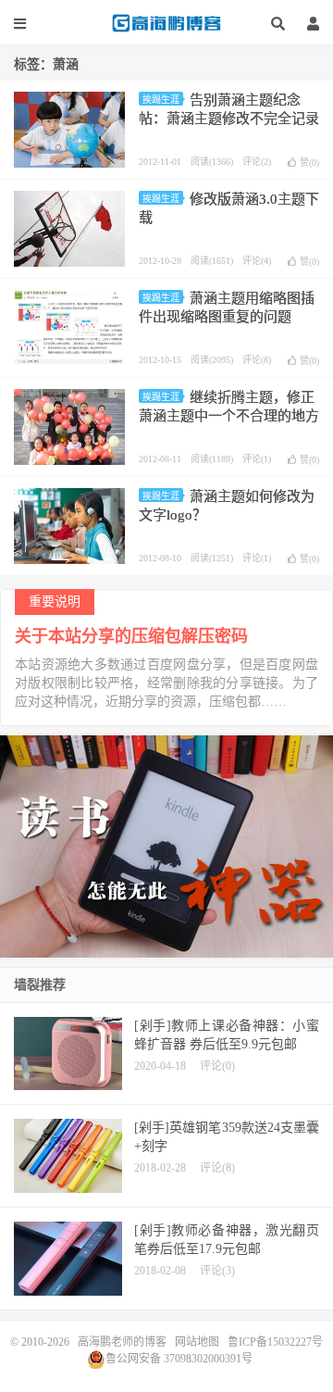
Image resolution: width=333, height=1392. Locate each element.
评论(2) (256, 162)
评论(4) (256, 261)
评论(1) (256, 459)
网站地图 (197, 1342)
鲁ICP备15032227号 (275, 1342)
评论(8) (256, 360)
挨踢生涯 (160, 99)
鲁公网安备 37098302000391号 (179, 1358)
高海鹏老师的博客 (166, 23)
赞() (309, 162)
